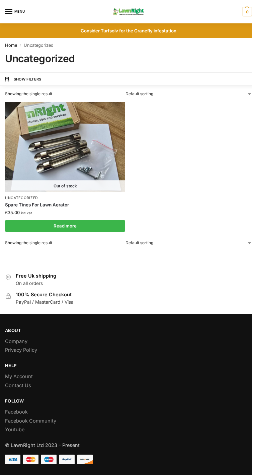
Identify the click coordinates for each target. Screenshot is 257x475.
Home (11, 45)
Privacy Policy (21, 350)
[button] (246, 11)
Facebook (16, 412)
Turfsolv (109, 30)
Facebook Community (30, 421)
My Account (19, 376)
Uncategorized (21, 198)
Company (16, 341)
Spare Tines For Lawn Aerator (37, 204)
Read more (65, 225)
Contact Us (18, 385)
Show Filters (27, 79)
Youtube (14, 430)
